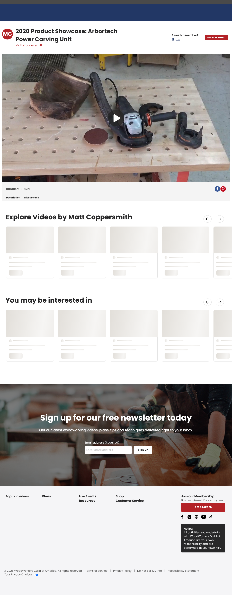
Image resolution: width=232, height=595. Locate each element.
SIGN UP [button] (143, 450)
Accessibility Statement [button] (183, 571)
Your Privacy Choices (18, 574)
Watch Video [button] (216, 37)
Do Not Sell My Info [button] (149, 571)
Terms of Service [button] (96, 571)
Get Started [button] (203, 507)
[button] (185, 37)
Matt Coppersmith (29, 45)
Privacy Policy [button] (122, 571)
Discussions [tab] (31, 197)
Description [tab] (13, 197)
